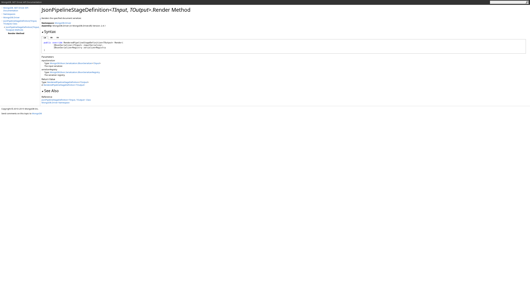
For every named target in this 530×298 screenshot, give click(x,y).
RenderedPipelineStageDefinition (63, 82)
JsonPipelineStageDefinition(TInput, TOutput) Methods (22, 28)
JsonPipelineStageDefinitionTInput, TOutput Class (66, 99)
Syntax (50, 31)
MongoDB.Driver (11, 17)
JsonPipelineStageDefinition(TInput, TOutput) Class (20, 22)
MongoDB (37, 113)
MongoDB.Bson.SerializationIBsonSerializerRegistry (75, 72)
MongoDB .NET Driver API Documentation (15, 9)
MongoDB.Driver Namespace (55, 102)
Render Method (16, 33)
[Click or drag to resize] (40, 18)
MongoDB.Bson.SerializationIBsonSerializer (71, 63)
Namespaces (9, 14)
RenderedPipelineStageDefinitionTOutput (64, 84)
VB (51, 37)
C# (45, 38)
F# (58, 37)
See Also (51, 90)
